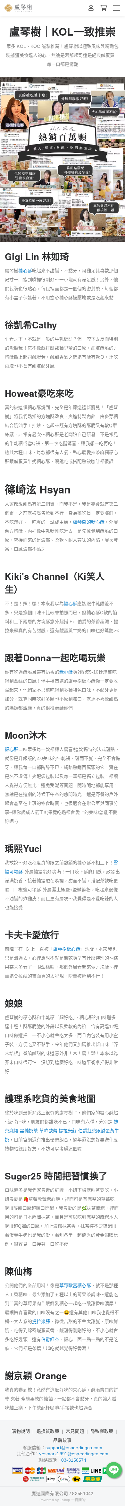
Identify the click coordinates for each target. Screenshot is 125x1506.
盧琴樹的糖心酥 (88, 522)
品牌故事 (62, 1440)
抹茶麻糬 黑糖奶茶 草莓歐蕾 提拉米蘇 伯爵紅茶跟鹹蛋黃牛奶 (62, 1130)
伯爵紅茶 (50, 1339)
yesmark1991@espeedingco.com (73, 1453)
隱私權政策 (101, 1431)
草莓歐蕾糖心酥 (75, 1285)
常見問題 (75, 1431)
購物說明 (21, 1431)
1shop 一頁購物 (73, 1500)
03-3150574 (73, 1460)
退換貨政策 (48, 1431)
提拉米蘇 (41, 1321)
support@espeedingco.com (74, 1447)
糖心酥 (25, 270)
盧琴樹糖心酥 (66, 949)
